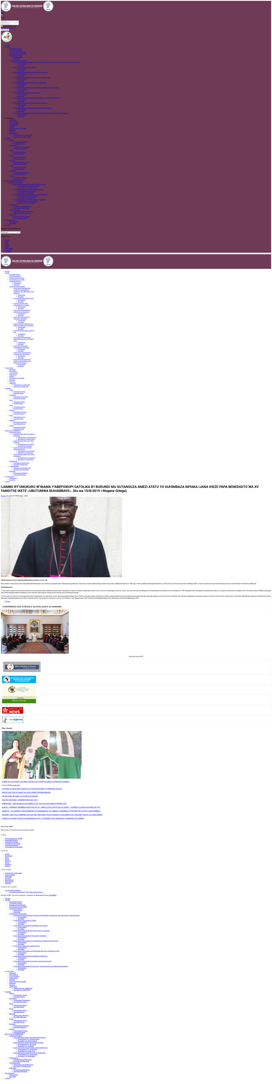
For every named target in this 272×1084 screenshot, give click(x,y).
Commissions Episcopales (18, 60)
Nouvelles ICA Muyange (21, 208)
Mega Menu (9, 248)
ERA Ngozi (12, 215)
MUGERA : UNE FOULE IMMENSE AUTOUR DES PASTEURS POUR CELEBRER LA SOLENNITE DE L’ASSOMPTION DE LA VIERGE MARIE (52, 815)
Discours (12, 132)
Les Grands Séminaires (13, 890)
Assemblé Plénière (15, 49)
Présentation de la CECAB (18, 54)
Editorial (12, 127)
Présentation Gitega (20, 142)
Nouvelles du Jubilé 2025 (22, 137)
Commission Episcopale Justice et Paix (27, 93)
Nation (7, 245)
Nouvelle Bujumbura (20, 149)
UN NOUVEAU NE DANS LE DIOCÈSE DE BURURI (20, 796)
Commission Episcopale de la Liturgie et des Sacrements (32, 108)
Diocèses (8, 138)
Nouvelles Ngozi (19, 154)
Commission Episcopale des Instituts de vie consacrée (32, 77)
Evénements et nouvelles (17, 128)
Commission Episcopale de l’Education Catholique (30, 82)
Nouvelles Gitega (19, 143)
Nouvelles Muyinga (20, 164)
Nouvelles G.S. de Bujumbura (27, 188)
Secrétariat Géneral (15, 55)
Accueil (7, 45)
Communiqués (14, 123)
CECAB (7, 47)
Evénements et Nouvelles (13, 873)
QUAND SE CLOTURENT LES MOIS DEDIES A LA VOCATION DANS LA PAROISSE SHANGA (35, 782)
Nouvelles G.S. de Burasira (26, 203)
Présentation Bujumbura (22, 147)
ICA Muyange (13, 205)
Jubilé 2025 (13, 133)
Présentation (18, 57)
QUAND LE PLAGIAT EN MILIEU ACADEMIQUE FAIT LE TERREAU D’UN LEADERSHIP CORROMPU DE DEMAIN (43, 818)
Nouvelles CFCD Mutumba (22, 213)
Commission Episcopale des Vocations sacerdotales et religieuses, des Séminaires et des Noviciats (46, 62)
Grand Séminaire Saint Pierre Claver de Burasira (30, 199)
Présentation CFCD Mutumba (23, 211)
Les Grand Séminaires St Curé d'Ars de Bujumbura (26, 892)
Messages (12, 120)
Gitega (11, 140)
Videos (7, 240)
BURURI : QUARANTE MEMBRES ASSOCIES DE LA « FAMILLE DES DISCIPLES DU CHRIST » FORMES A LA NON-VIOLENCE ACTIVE (51, 807)
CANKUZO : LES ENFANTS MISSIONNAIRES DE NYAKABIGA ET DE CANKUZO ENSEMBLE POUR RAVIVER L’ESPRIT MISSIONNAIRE (51, 811)
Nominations (13, 121)
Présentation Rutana (21, 177)
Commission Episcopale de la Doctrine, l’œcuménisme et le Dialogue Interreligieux (41, 113)
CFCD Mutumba (14, 210)
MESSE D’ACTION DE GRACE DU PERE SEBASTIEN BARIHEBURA (26, 793)
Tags (6, 242)
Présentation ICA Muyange (23, 206)
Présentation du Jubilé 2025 (23, 135)
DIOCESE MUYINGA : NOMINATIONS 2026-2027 (20, 800)
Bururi (11, 155)
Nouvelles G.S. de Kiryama (26, 198)
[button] (2, 12)
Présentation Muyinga (21, 162)
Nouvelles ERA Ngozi (20, 218)
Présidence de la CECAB (17, 52)
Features (8, 250)
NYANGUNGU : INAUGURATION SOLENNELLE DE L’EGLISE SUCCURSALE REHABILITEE (34, 804)
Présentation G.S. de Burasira (27, 201)
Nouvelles (17, 59)
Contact (7, 225)
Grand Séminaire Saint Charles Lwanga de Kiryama (30, 194)
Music (7, 247)
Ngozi (11, 150)
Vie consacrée (10, 220)
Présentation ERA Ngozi (22, 216)
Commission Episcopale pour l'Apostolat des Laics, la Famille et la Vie (36, 98)
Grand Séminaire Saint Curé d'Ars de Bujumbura (30, 184)
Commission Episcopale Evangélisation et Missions (30, 103)
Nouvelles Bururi (19, 159)
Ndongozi (12, 130)
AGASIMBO (53, 895)
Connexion (5, 30)
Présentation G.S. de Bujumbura (28, 186)
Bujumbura (13, 145)
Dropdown (8, 252)
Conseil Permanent (15, 50)
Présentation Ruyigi (20, 167)
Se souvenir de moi (9, 26)
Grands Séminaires (15, 183)
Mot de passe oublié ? (8, 28)
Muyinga (12, 160)
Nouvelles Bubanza (20, 174)
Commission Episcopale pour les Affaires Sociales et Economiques (36, 88)
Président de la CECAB (12, 844)
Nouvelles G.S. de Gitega (26, 193)
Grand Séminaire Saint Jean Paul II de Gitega (28, 189)
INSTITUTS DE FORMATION (14, 181)
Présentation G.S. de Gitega (27, 191)
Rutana (11, 176)
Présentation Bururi (20, 157)
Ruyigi (11, 166)
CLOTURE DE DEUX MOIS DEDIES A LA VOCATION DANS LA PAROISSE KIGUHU (32, 789)
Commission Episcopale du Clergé (25, 67)
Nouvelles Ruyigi (19, 169)
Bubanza (12, 171)
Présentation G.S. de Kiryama (27, 196)
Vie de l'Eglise (9, 368)
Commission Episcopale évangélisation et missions (31, 72)
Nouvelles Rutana (19, 179)
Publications (13, 125)
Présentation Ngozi (20, 152)
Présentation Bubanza (21, 172)
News (7, 243)
